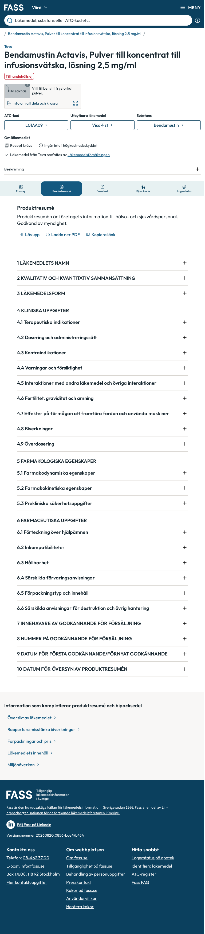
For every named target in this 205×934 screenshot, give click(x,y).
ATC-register (144, 874)
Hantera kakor (80, 906)
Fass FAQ (140, 882)
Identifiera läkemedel (152, 866)
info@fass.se (33, 866)
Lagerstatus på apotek (153, 857)
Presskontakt (78, 882)
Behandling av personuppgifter (95, 874)
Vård (36, 7)
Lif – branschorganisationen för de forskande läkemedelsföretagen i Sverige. (87, 810)
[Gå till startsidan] (14, 7)
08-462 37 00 (36, 857)
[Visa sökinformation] (197, 20)
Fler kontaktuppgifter (26, 882)
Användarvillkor (81, 898)
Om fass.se (77, 857)
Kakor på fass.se (81, 890)
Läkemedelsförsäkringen (89, 154)
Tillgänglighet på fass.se (89, 866)
